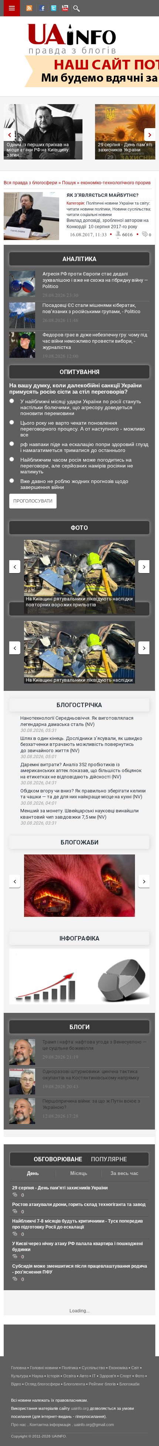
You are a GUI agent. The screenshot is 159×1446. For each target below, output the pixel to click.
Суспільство (93, 1368)
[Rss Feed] (28, 9)
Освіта (69, 1376)
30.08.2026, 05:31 (38, 730)
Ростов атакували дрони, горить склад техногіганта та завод (79, 1204)
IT (94, 1376)
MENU (12, 8)
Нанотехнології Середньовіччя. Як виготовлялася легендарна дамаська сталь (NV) (76, 721)
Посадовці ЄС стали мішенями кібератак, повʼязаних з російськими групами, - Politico (92, 308)
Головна (18, 1368)
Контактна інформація (50, 1424)
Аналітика (79, 259)
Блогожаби (79, 842)
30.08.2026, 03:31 (38, 823)
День (33, 1173)
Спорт (125, 1376)
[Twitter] (52, 9)
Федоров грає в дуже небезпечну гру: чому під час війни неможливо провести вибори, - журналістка (95, 341)
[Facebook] (40, 9)
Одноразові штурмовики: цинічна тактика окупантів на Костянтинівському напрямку (91, 1074)
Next (151, 134)
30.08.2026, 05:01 (38, 756)
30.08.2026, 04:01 (38, 803)
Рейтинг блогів (102, 1384)
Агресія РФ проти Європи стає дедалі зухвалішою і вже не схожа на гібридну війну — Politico (95, 280)
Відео (16, 1384)
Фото (79, 527)
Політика (70, 1368)
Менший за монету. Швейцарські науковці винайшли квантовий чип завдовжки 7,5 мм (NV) (79, 814)
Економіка (118, 1368)
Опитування (79, 372)
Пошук (69, 182)
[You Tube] (64, 9)
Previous (7, 134)
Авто (84, 1376)
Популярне (109, 1159)
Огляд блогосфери (42, 1384)
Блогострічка (79, 705)
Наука (37, 1376)
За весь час (124, 1173)
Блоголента (74, 1384)
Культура (19, 1376)
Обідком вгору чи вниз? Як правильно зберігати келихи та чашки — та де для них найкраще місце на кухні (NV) (83, 794)
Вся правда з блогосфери (30, 182)
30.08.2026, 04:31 (38, 782)
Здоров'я (107, 1376)
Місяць (78, 1173)
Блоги (79, 1027)
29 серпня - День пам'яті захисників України (60, 1187)
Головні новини (44, 1368)
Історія (53, 1376)
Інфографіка (79, 938)
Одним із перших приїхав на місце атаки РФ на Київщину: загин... (38, 150)
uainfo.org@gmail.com (94, 1424)
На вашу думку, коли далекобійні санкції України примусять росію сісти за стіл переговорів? (75, 388)
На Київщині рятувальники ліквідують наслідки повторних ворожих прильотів (79, 601)
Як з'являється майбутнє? (103, 195)
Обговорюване (58, 1159)
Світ (135, 1368)
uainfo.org (80, 1408)
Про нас (18, 1424)
